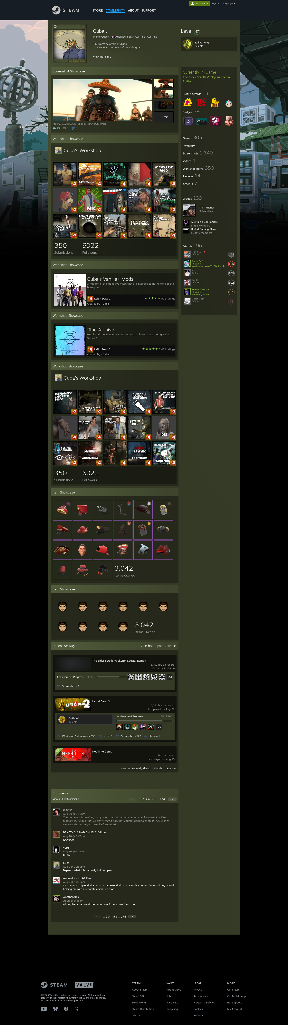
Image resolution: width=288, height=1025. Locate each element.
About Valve (174, 989)
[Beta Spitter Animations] (164, 211)
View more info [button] (102, 56)
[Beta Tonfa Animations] (139, 236)
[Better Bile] (139, 438)
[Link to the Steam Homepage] (66, 13)
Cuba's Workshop (82, 150)
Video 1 (108, 736)
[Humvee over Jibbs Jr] (90, 412)
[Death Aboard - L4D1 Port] (115, 185)
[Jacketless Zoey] (90, 438)
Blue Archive (100, 330)
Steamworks (139, 1002)
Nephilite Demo (102, 751)
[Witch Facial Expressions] (164, 438)
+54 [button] (170, 677)
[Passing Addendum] (65, 464)
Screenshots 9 (70, 686)
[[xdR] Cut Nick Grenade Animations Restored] (115, 438)
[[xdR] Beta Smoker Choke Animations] (115, 464)
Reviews (172, 768)
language (228, 3)
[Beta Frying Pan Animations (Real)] (90, 236)
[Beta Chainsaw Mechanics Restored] (164, 412)
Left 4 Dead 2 (102, 298)
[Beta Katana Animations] (164, 236)
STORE (97, 10)
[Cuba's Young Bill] (139, 211)
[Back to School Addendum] (90, 464)
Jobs (169, 996)
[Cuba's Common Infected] (115, 412)
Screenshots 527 (131, 736)
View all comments (66, 799)
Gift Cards (138, 1015)
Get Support (234, 1002)
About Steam (140, 989)
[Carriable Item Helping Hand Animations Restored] (139, 185)
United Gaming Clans (203, 229)
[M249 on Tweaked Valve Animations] (164, 185)
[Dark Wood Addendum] (139, 464)
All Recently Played (139, 768)
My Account (234, 1009)
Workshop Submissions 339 (78, 736)
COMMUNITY (115, 10)
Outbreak (74, 718)
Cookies (198, 1009)
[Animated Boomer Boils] (65, 438)
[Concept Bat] (65, 236)
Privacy (198, 989)
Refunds (198, 1015)
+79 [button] (158, 726)
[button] (209, 31)
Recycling (172, 1009)
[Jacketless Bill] (65, 185)
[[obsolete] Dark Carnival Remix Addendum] (164, 464)
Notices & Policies (204, 1002)
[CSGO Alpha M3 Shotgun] (90, 185)
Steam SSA (138, 996)
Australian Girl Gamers (204, 221)
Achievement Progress (70, 677)
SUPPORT (148, 10)
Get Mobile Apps (237, 996)
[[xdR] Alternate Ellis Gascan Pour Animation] (65, 211)
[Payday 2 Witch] (115, 211)
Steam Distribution (143, 1009)
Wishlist (158, 768)
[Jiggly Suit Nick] (90, 211)
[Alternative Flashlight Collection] (139, 412)
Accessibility (201, 996)
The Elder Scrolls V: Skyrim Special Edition (119, 660)
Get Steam (233, 989)
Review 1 (154, 736)
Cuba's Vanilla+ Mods (110, 279)
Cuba (106, 303)
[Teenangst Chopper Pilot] (65, 412)
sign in (215, 3)
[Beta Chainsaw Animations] (115, 236)
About (133, 10)
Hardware (172, 1002)
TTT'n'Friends (206, 207)
